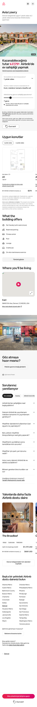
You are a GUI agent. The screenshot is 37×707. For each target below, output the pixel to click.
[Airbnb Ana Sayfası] (3, 4)
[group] (18, 91)
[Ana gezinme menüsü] (33, 4)
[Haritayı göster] (18, 284)
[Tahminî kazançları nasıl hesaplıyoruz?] (20, 191)
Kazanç (17, 396)
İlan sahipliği (7, 396)
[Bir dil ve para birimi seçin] (28, 4)
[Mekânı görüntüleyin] (17, 529)
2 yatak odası (20, 143)
